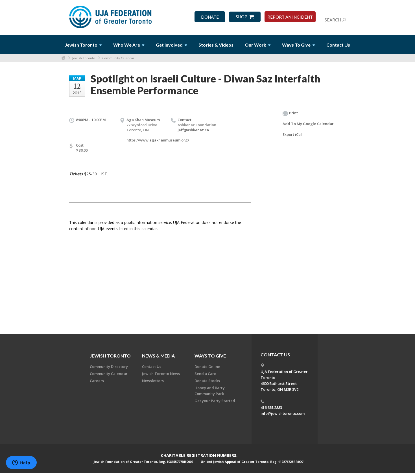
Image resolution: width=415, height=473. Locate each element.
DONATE (210, 17)
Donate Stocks (207, 380)
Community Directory (109, 366)
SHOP (241, 16)
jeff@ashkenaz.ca (193, 129)
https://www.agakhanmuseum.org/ (157, 140)
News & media (158, 355)
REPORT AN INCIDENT (290, 17)
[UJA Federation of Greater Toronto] (111, 15)
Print (293, 112)
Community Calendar (118, 58)
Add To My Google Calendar (308, 123)
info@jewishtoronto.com (283, 413)
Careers (97, 380)
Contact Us (338, 44)
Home (63, 58)
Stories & (215, 44)
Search (333, 19)
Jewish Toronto (83, 58)
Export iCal (292, 134)
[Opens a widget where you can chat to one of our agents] (21, 463)
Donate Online (207, 366)
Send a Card (206, 373)
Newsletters (153, 380)
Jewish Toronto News (161, 373)
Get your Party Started (215, 400)
